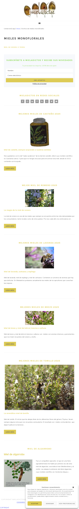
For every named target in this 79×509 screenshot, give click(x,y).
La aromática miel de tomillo (16, 413)
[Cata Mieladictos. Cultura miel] (39, 18)
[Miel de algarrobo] (18, 474)
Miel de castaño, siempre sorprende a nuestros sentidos (27, 150)
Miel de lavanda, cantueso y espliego (19, 271)
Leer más (10, 168)
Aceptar (34, 503)
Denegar (50, 503)
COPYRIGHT (4, 508)
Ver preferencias (67, 503)
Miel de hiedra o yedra (14, 47)
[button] (73, 487)
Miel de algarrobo (14, 454)
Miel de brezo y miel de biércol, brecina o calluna (25, 328)
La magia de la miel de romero (17, 210)
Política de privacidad (39, 83)
